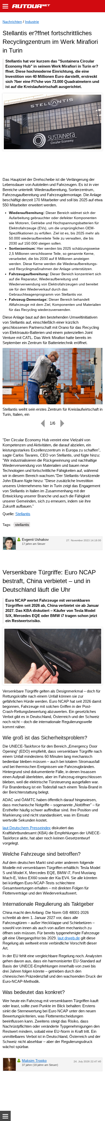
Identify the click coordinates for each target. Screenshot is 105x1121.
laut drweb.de (69, 938)
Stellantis (22, 514)
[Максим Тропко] (9, 1064)
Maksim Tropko (34, 1061)
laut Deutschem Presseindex (27, 828)
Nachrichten (12, 22)
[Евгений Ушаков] (9, 543)
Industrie (32, 22)
